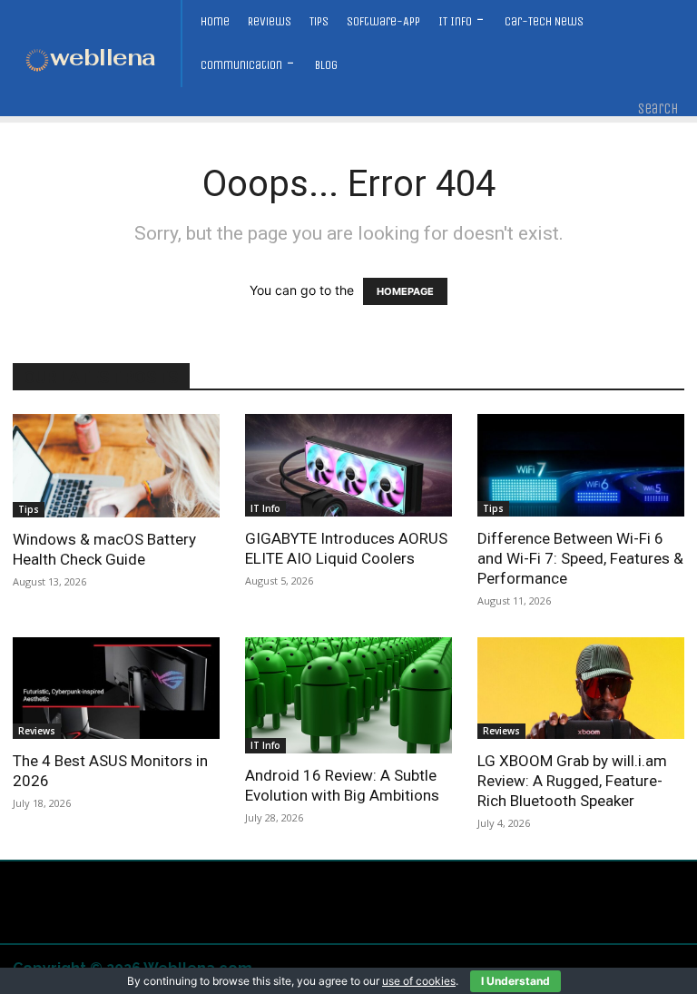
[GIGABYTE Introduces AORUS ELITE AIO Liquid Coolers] (348, 465)
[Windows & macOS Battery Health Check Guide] (116, 465)
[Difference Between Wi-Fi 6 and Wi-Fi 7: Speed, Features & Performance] (580, 465)
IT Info (265, 508)
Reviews (36, 730)
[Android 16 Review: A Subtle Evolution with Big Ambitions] (348, 695)
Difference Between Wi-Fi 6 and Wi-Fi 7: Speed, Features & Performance (580, 558)
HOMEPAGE (405, 291)
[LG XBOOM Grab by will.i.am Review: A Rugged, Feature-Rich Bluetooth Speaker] (580, 688)
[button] (658, 109)
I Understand (515, 981)
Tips (28, 509)
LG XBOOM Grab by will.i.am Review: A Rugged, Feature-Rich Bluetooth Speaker (572, 781)
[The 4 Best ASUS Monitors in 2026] (116, 688)
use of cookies (419, 981)
